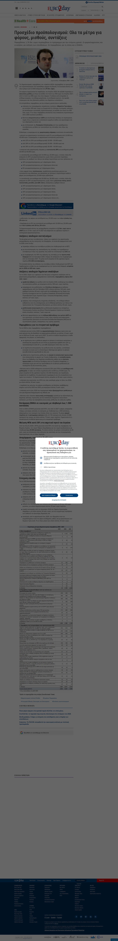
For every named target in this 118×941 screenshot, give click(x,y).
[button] (59, 467)
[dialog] (59, 471)
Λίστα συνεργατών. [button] (59, 480)
